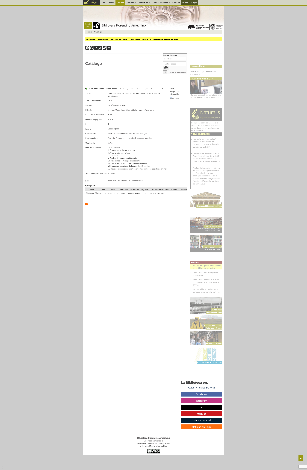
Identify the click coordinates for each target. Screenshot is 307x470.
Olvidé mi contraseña (177, 72)
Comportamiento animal (126, 138)
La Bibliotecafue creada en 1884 (214, 311)
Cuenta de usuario (171, 55)
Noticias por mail (201, 420)
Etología (111, 138)
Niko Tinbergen (124, 89)
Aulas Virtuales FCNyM (201, 387)
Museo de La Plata (214, 343)
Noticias (111, 2)
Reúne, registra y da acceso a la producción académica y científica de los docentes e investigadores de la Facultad (205, 126)
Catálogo (120, 2)
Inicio (103, 2)
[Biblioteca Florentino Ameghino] (91, 2)
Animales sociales (144, 138)
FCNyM (194, 2)
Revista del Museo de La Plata (209, 206)
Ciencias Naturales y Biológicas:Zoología (130, 133)
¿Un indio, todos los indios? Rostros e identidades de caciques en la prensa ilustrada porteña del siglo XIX (206, 142)
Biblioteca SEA (92, 193)
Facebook (201, 394)
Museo (185, 2)
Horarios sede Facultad (212, 246)
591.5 (110, 142)
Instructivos (144, 2)
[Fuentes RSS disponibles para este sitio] (136, 204)
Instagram (201, 400)
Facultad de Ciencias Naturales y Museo (213, 326)
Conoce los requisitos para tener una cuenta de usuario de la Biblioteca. (205, 96)
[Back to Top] (300, 458)
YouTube (201, 413)
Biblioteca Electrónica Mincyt (209, 362)
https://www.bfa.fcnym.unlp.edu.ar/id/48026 (126, 180)
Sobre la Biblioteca (160, 2)
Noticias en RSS (201, 427)
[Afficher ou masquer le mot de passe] (166, 68)
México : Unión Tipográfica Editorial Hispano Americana (131, 109)
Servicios (131, 2)
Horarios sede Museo (213, 226)
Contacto (176, 2)
